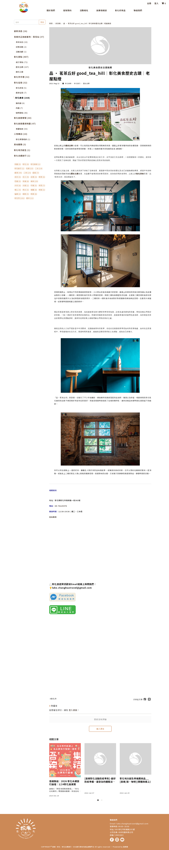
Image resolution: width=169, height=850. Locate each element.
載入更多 (100, 728)
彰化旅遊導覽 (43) (22, 117)
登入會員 (73, 710)
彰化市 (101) (19, 198)
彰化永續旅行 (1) (22, 155)
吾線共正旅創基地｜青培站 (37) (29, 36)
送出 (42, 22)
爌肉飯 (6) (20, 103)
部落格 (58, 23)
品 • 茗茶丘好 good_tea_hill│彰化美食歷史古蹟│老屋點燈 (87, 23)
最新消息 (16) (20, 31)
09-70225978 (61, 506)
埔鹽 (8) (34, 190)
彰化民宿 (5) (21, 88)
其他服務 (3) (20, 144)
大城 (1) (26, 185)
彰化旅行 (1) (19, 168)
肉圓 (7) (19, 108)
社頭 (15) (29, 168)
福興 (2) (18, 194)
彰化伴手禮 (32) (21, 76)
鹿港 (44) (18, 173)
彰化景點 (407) (21, 56)
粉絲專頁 (53, 517)
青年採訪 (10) (22, 42)
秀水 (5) (26, 190)
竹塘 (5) (34, 185)
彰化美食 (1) (35, 164)
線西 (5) (26, 194)
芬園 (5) (18, 164)
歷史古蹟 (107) (22, 67)
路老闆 (125, 847)
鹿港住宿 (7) (21, 92)
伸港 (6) (42, 177)
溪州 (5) (18, 177)
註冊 (149, 3)
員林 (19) (34, 181)
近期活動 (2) (21, 47)
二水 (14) (38, 168)
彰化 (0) (26, 164)
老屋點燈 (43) (22, 128)
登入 (156, 3)
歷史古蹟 (86, 83)
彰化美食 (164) (22, 97)
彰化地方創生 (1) (22, 150)
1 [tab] (98, 800)
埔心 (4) (18, 190)
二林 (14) (27, 173)
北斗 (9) (26, 177)
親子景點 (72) (22, 62)
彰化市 (54, 698)
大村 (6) (18, 185)
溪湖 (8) (26, 181)
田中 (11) (30, 198)
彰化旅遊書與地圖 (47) (25, 123)
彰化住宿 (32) (20, 82)
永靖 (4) (34, 177)
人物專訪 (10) (20, 133)
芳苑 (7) (42, 185)
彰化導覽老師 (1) (23, 139)
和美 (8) (34, 194)
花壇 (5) (18, 181)
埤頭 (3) (42, 190)
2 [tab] (102, 800)
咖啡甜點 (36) (22, 112)
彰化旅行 (77, 83)
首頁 (51, 23)
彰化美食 (68, 83)
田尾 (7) (36, 173)
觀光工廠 (19, 71)
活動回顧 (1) (21, 51)
